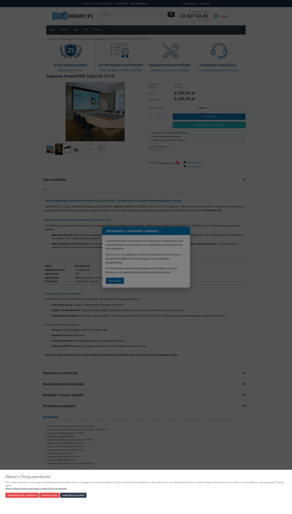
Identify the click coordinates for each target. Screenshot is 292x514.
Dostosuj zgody (49, 495)
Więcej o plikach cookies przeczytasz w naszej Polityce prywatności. (36, 488)
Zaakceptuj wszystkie (73, 495)
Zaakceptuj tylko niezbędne (22, 495)
